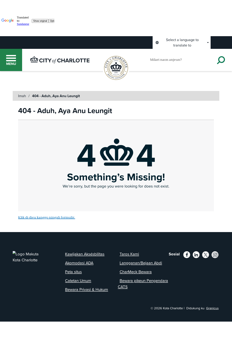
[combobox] (182, 42)
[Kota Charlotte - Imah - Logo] (60, 59)
